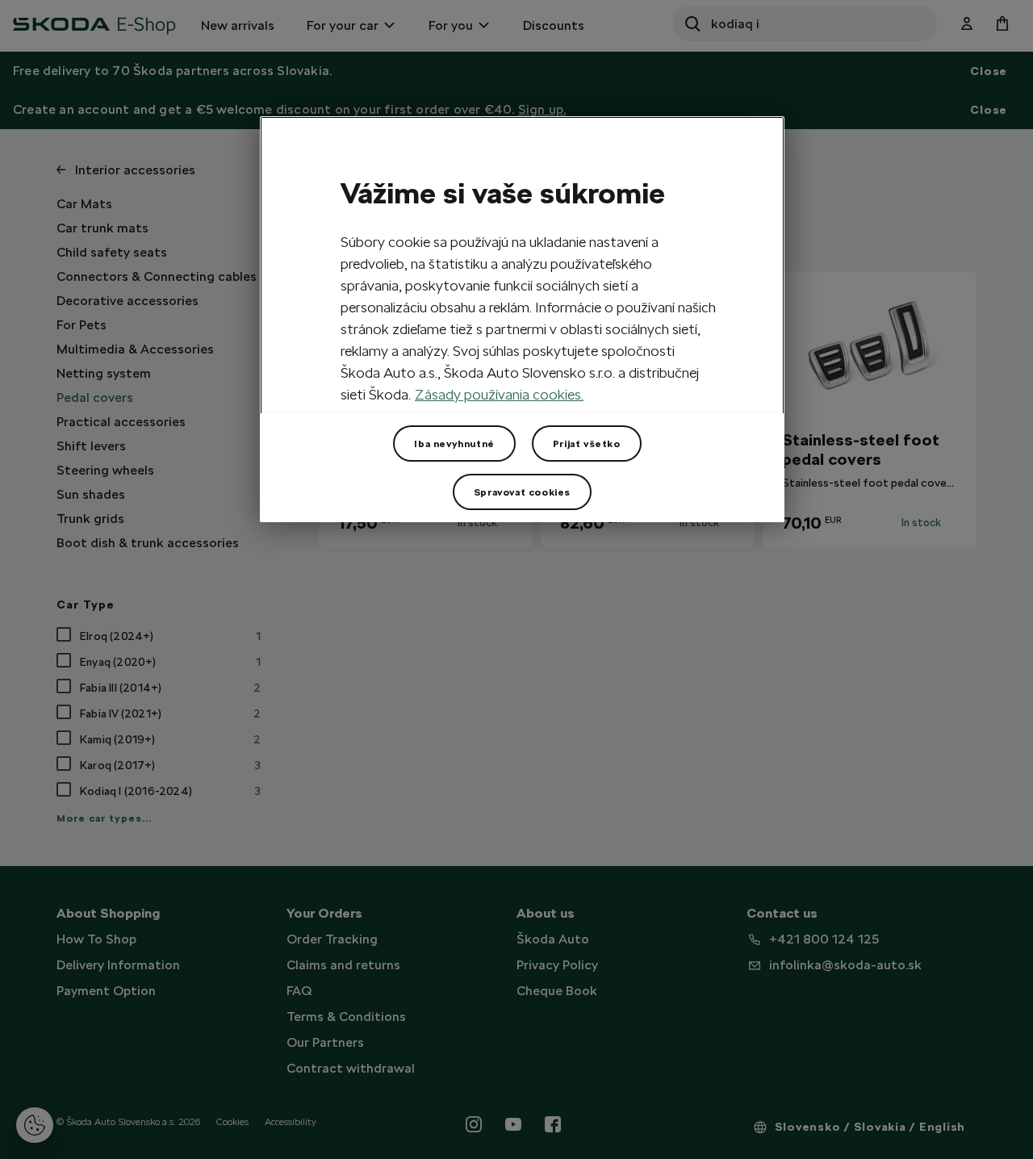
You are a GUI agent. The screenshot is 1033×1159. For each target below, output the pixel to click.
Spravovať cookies (522, 492)
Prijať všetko (587, 444)
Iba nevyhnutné (454, 444)
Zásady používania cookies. (499, 394)
